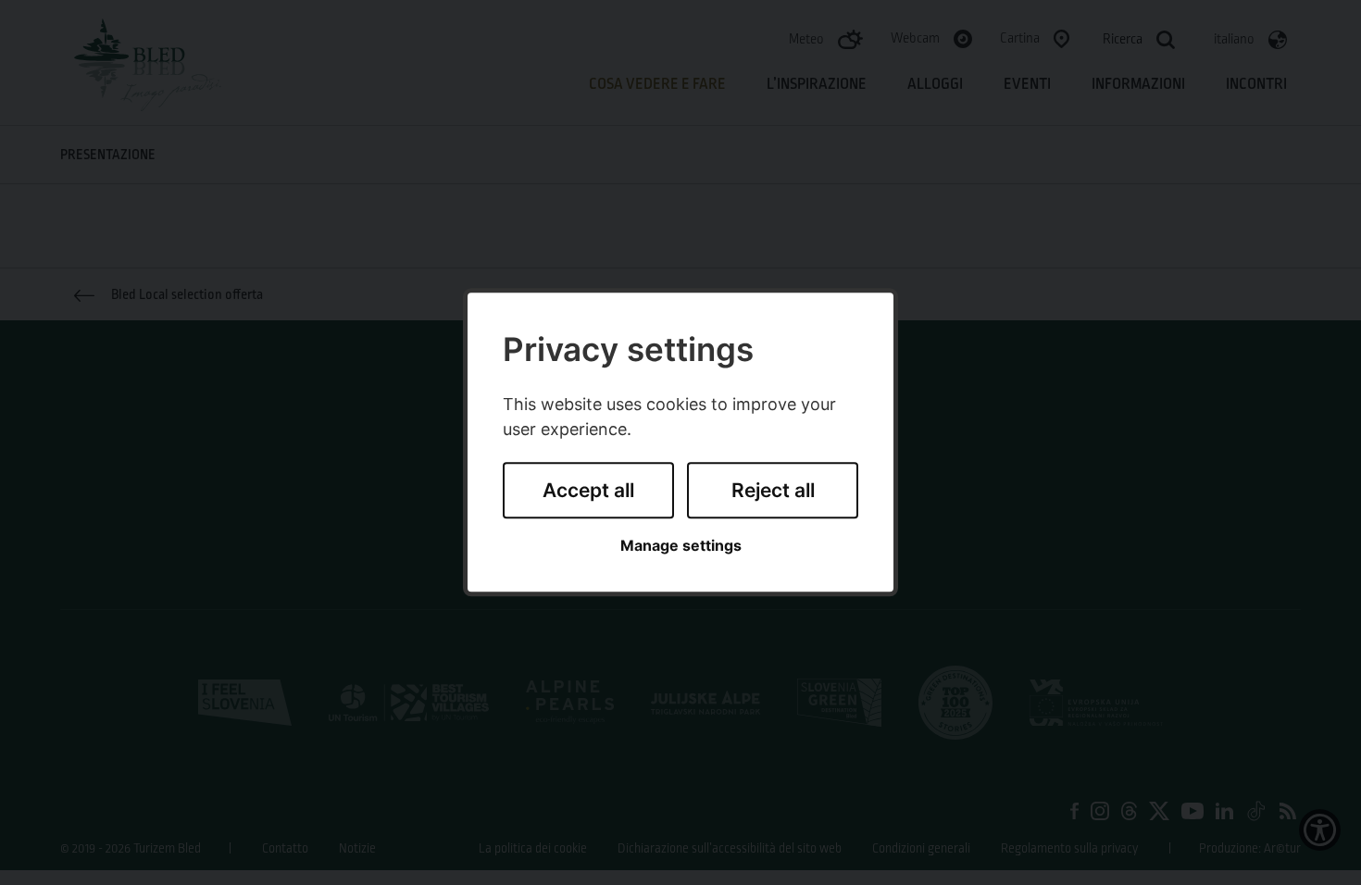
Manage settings (681, 546)
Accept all (588, 490)
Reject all (773, 490)
